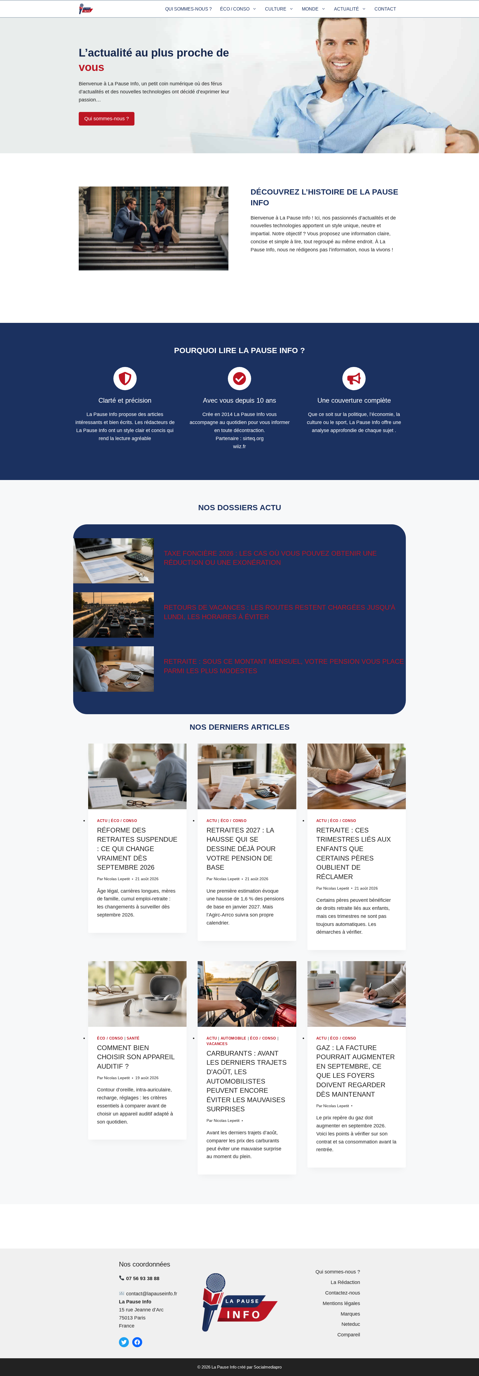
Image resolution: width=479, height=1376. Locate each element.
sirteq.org (253, 438)
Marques (350, 1314)
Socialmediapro (268, 1367)
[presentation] (137, 776)
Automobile (233, 1038)
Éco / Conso (234, 9)
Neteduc (351, 1324)
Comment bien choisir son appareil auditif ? (135, 1057)
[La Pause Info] (86, 9)
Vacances (217, 1044)
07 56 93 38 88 (142, 1278)
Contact (385, 9)
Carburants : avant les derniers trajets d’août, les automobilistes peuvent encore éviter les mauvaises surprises (247, 1081)
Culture (275, 9)
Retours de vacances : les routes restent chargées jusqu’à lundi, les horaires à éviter (279, 612)
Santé (133, 1038)
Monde (310, 9)
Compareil (348, 1334)
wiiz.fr (239, 446)
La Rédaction (345, 1282)
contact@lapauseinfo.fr (151, 1293)
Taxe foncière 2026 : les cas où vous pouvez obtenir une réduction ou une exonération (270, 558)
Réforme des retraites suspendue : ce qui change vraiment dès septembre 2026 (137, 848)
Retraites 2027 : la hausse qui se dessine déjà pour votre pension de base (241, 848)
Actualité (346, 9)
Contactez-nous (342, 1293)
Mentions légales (341, 1303)
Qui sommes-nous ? (188, 9)
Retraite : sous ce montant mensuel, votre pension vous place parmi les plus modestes (284, 666)
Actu (102, 821)
